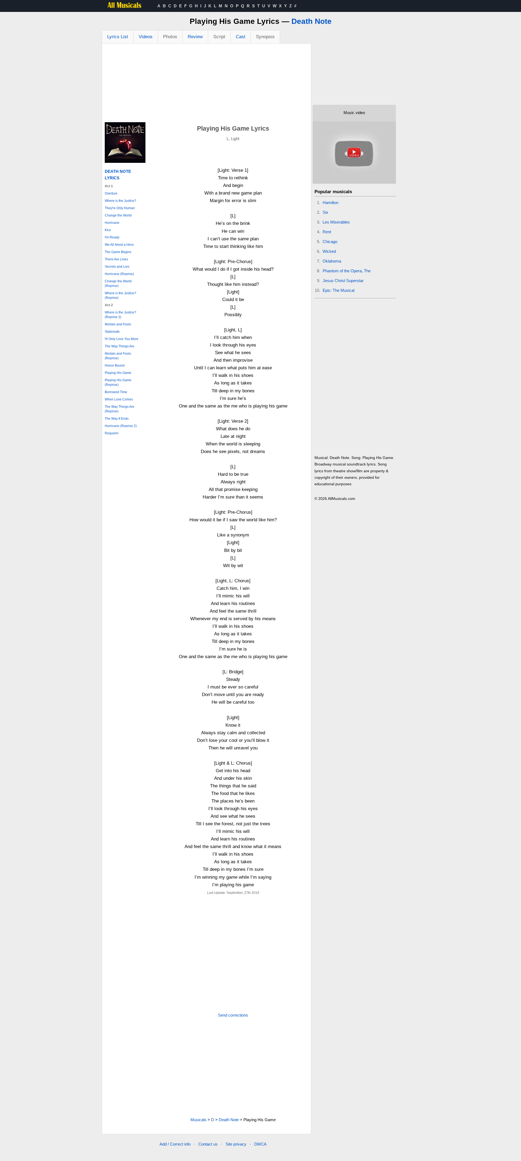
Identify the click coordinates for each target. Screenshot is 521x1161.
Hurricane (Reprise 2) (121, 426)
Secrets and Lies (117, 267)
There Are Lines (116, 259)
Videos (146, 36)
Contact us (208, 1144)
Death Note (311, 21)
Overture (111, 193)
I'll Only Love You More (121, 339)
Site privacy (235, 1144)
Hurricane (112, 223)
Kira (108, 230)
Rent (327, 231)
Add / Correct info (175, 1144)
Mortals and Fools (118, 324)
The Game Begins (118, 252)
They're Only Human (120, 208)
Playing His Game (118, 373)
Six (325, 212)
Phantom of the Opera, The (347, 271)
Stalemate (112, 332)
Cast (240, 36)
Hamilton (330, 202)
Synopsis (265, 36)
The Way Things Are (119, 346)
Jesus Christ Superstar (343, 280)
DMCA (260, 1144)
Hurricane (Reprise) (119, 274)
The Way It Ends (117, 419)
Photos (170, 36)
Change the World (118, 215)
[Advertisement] (206, 84)
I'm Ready (112, 237)
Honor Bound (115, 365)
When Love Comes (119, 399)
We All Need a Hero (119, 245)
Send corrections (233, 1015)
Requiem (111, 433)
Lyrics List (117, 36)
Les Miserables (336, 222)
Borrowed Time (116, 392)
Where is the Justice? (120, 201)
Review (195, 36)
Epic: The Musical (338, 290)
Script (219, 36)
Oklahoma (332, 261)
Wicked (329, 251)
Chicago (330, 241)
